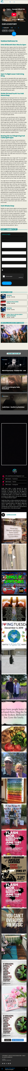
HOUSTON (9, 295)
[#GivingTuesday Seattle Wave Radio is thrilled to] (14, 635)
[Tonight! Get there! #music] (14, 869)
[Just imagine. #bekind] (14, 973)
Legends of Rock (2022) (12, 302)
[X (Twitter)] (4, 1063)
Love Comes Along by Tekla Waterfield (11, 388)
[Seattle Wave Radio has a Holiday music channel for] (14, 583)
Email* (3, 256)
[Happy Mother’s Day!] (14, 999)
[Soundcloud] (6, 1063)
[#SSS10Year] (14, 817)
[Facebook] (10, 1063)
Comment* (4, 241)
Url (3, 263)
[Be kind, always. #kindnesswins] (14, 1025)
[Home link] (2, 2)
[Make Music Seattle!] (14, 895)
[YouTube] (2, 1063)
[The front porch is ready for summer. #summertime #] (14, 947)
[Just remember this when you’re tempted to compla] (14, 661)
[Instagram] (8, 1063)
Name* (3, 250)
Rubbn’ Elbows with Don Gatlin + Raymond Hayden (15, 315)
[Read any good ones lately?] (14, 531)
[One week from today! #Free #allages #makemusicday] (14, 843)
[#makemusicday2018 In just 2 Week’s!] (14, 921)
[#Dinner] (14, 739)
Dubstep (5, 30)
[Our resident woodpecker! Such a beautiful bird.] (14, 557)
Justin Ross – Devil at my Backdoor (13, 407)
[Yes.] (14, 609)
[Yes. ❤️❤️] (14, 713)
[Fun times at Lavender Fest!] (14, 687)
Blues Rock (5, 396)
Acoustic (5, 359)
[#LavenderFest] (14, 765)
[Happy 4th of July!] (14, 791)
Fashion (11, 30)
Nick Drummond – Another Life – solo (14, 371)
